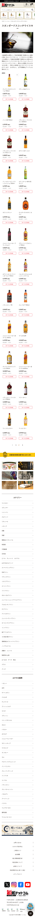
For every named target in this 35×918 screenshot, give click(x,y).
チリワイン (5, 609)
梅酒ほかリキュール (7, 540)
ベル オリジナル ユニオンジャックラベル (25, 275)
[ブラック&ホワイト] (25, 80)
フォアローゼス (6, 808)
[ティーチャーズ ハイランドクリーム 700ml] (9, 172)
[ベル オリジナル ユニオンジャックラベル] (25, 265)
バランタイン (5, 785)
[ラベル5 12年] (25, 327)
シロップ (4, 526)
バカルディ (5, 794)
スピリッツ (5, 517)
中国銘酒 (4, 549)
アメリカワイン (6, 613)
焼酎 (3, 530)
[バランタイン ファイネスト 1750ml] (9, 388)
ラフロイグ (5, 748)
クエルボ (4, 697)
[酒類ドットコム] (8, 5)
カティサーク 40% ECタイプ (25, 182)
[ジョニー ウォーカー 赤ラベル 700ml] (9, 327)
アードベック (5, 798)
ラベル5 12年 (22, 335)
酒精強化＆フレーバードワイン (10, 641)
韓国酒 (4, 544)
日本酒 (4, 554)
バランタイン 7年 (7, 305)
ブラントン (5, 715)
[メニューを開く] (30, 913)
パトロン (4, 803)
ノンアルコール (6, 646)
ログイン (26, 6)
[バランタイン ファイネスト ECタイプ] (9, 142)
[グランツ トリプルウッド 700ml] (25, 234)
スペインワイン (6, 586)
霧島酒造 (4, 812)
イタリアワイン (6, 581)
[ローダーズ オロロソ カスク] (25, 203)
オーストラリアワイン (8, 623)
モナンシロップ (6, 743)
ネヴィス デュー (7, 212)
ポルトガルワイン (7, 595)
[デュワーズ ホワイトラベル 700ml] (9, 80)
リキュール (5, 521)
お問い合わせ (17, 842)
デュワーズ (5, 702)
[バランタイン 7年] (9, 296)
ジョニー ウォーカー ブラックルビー (9, 244)
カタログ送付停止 (17, 846)
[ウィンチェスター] (9, 419)
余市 (3, 688)
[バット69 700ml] (9, 111)
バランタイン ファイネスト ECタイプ (9, 151)
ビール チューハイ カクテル (10, 558)
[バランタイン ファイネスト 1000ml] (25, 111)
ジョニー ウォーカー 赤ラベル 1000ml (25, 367)
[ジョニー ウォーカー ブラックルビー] (9, 234)
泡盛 (3, 535)
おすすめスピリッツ (7, 563)
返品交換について (17, 862)
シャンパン (5, 512)
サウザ (4, 711)
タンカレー (5, 752)
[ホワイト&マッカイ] (25, 142)
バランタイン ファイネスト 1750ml (9, 398)
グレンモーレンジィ (7, 789)
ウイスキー (7, 21)
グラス (4, 664)
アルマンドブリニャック (9, 761)
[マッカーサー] (25, 419)
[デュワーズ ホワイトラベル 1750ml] (9, 357)
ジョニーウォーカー (7, 738)
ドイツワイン (5, 590)
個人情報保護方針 (17, 858)
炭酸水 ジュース (7, 650)
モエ (3, 757)
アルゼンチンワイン (7, 604)
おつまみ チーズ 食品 (9, 660)
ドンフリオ (5, 775)
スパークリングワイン (8, 567)
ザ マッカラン (6, 692)
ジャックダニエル (7, 720)
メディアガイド (17, 874)
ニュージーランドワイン (9, 618)
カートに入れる (9, 99)
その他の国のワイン (7, 636)
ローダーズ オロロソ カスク (25, 213)
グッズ (4, 669)
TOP (3, 21)
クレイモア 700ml (24, 305)
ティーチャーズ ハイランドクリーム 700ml (9, 182)
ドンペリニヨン (6, 766)
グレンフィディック (7, 771)
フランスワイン (6, 577)
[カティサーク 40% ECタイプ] (25, 172)
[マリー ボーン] (25, 388)
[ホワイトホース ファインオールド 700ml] (9, 265)
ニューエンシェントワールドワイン (12, 600)
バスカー (4, 729)
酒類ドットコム (22, 914)
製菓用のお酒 (5, 655)
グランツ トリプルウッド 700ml (25, 244)
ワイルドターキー (7, 817)
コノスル (4, 780)
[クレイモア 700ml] (25, 296)
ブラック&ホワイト (24, 89)
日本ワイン (5, 572)
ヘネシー (4, 683)
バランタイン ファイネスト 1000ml (25, 121)
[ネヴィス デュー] (9, 203)
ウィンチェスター (8, 428)
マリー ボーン (23, 397)
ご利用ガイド (17, 850)
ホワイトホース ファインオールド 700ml (9, 275)
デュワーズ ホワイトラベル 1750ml (9, 367)
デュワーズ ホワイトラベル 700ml (9, 90)
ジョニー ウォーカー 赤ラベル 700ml (9, 336)
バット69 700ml (7, 120)
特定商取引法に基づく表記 (17, 870)
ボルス (4, 725)
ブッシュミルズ (6, 706)
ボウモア (4, 734)
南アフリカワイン (7, 632)
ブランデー (5, 507)
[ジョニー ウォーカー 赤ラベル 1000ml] (25, 357)
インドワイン (5, 627)
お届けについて (17, 866)
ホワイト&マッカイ (24, 151)
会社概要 (17, 854)
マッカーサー (22, 428)
